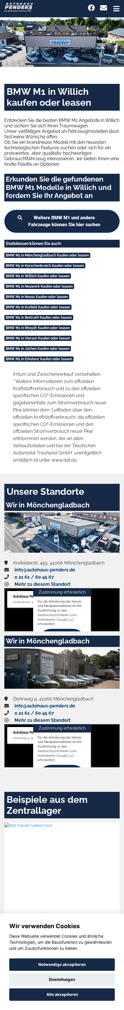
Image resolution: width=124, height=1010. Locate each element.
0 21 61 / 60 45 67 (34, 577)
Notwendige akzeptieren (62, 964)
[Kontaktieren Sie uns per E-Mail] (103, 8)
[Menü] (116, 8)
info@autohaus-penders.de (44, 570)
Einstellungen (62, 979)
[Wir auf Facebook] (91, 8)
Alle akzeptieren (62, 994)
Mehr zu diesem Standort (42, 584)
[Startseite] (18, 7)
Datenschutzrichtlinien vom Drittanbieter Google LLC (57, 617)
